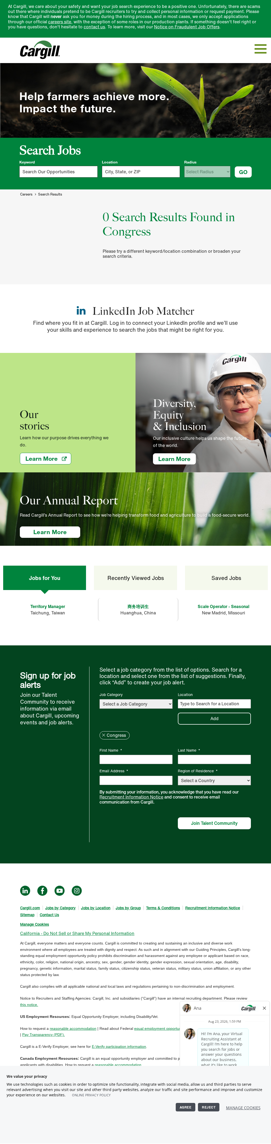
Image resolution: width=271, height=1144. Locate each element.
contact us (94, 27)
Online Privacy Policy (91, 1095)
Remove (103, 735)
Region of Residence (198, 770)
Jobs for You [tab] (44, 578)
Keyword (27, 162)
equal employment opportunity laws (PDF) (169, 1028)
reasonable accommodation (73, 1028)
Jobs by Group (128, 908)
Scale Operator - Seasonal (223, 606)
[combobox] (141, 172)
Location (110, 162)
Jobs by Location (95, 908)
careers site (59, 22)
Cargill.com (30, 908)
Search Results (50, 194)
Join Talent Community (214, 823)
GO (243, 172)
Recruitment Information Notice (131, 797)
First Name (111, 750)
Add (214, 718)
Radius (190, 162)
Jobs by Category (60, 908)
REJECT (208, 1107)
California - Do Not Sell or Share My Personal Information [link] (77, 933)
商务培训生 (138, 606)
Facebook (42, 891)
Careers (26, 194)
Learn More (48, 458)
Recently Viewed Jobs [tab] (135, 578)
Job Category (111, 694)
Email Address (114, 770)
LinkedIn (25, 891)
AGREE (186, 1107)
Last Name (189, 750)
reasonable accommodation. (118, 1065)
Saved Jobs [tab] (226, 578)
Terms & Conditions (163, 908)
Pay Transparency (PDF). (43, 1034)
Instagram (77, 891)
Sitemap (27, 914)
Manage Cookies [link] (34, 924)
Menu (261, 49)
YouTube (60, 891)
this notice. (29, 1005)
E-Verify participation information (119, 1046)
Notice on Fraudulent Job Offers (186, 27)
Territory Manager (47, 606)
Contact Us (49, 914)
